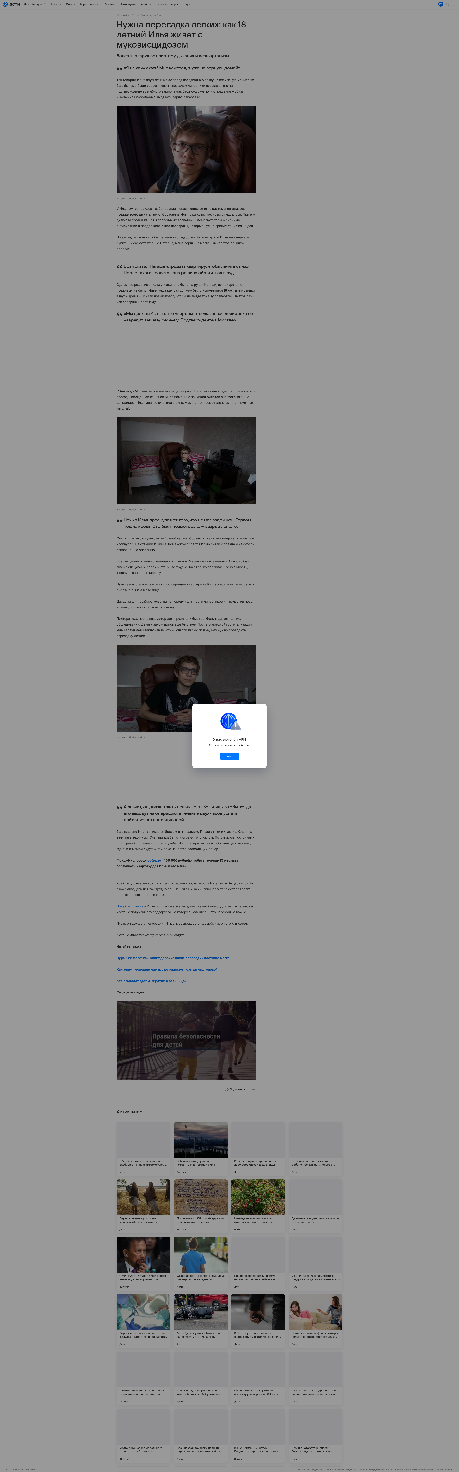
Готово (229, 756)
